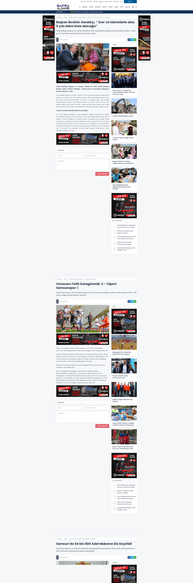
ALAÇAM (127, 7)
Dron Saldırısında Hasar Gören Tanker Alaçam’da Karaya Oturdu (92, 12)
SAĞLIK (116, 7)
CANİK (65, 17)
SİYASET (104, 7)
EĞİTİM (110, 7)
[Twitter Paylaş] (132, 39)
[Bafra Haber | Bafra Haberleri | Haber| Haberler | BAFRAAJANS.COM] (63, 7)
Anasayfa (59, 17)
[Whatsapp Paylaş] (135, 39)
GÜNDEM (84, 7)
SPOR (121, 7)
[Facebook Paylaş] (129, 39)
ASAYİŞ (91, 7)
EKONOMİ (97, 7)
